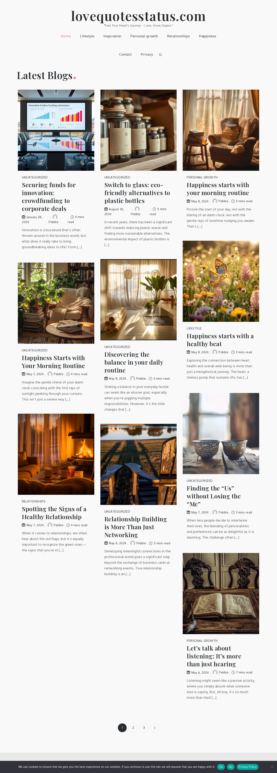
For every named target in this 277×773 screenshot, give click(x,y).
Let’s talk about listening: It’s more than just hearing (214, 656)
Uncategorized (35, 177)
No (231, 766)
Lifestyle (87, 36)
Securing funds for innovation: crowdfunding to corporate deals (48, 197)
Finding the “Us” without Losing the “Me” (214, 496)
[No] (272, 767)
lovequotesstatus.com (138, 15)
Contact (125, 54)
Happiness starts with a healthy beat (220, 340)
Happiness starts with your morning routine (218, 189)
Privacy (147, 54)
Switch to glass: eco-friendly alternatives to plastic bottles (137, 193)
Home (66, 36)
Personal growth (144, 36)
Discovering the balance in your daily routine (133, 362)
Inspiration (112, 36)
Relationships (178, 36)
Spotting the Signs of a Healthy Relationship (54, 513)
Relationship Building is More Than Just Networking (135, 527)
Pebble (223, 201)
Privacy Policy (248, 766)
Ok (221, 766)
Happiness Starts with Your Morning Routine (53, 362)
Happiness (207, 36)
